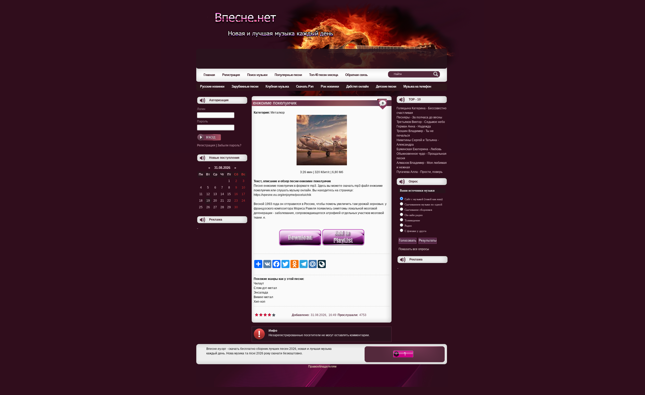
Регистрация (206, 145)
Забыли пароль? (229, 145)
